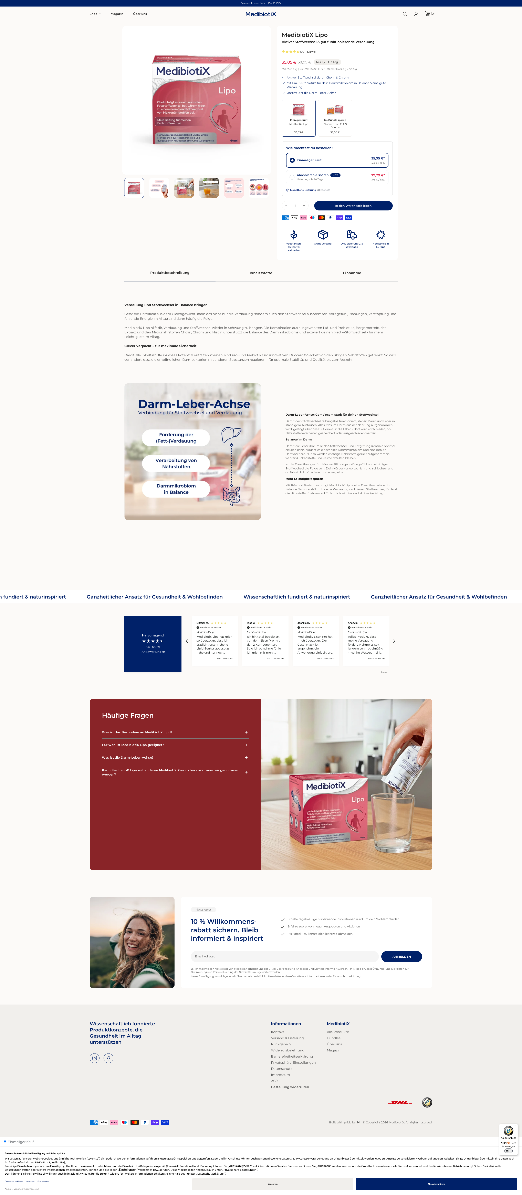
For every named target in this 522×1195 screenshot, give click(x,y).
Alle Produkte (338, 1032)
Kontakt (277, 1032)
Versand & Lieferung (287, 1038)
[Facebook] (108, 1058)
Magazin (334, 1050)
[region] (290, 641)
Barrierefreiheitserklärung (292, 1056)
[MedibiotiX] (261, 13)
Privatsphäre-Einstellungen (293, 1062)
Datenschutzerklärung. (347, 976)
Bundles (334, 1038)
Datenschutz (281, 1069)
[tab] (170, 273)
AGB (274, 1081)
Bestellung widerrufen (290, 1087)
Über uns (334, 1044)
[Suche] (404, 14)
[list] (196, 100)
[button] (428, 14)
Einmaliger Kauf (20, 1142)
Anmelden (402, 956)
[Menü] (515, 1126)
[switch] (508, 1151)
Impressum (280, 1075)
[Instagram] (95, 1058)
